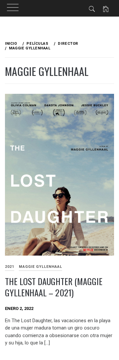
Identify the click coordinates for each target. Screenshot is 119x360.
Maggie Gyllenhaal (40, 267)
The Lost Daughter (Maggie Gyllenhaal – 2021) (53, 287)
